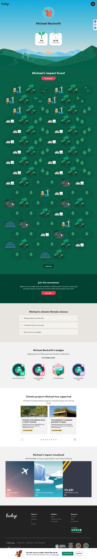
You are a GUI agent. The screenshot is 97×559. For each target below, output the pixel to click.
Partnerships (54, 521)
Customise (79, 553)
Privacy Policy (21, 543)
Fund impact (48, 78)
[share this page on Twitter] (95, 25)
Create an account (56, 519)
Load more (48, 266)
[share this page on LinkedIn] (95, 28)
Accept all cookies (67, 553)
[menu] (93, 4)
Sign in (53, 516)
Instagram (34, 519)
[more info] (8, 495)
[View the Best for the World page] (78, 546)
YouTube (33, 524)
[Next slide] (74, 439)
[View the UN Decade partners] (60, 546)
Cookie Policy (29, 543)
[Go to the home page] (5, 4)
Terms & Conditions (39, 543)
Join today (48, 293)
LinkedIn (33, 516)
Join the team (74, 521)
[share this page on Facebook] (95, 21)
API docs (73, 516)
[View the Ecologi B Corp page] (70, 546)
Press (72, 519)
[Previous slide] (22, 439)
